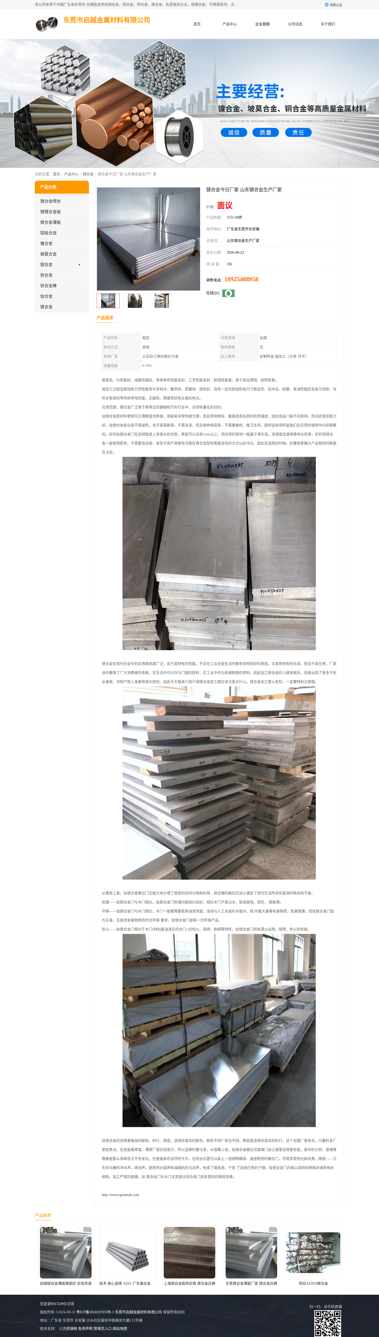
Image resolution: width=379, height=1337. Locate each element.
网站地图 (120, 1329)
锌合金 (46, 275)
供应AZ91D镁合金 (189, 1283)
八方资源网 (68, 1329)
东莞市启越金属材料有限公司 (138, 1312)
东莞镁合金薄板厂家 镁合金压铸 (127, 1283)
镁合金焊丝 (50, 201)
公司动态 (295, 24)
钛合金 (46, 296)
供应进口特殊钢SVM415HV (251, 1283)
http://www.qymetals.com (120, 1195)
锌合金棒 (48, 286)
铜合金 (46, 264)
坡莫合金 (48, 254)
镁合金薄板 (50, 222)
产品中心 (230, 24)
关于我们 (328, 24)
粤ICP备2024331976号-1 (95, 1312)
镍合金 (46, 243)
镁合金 (88, 174)
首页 (197, 24)
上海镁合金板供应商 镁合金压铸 (66, 1283)
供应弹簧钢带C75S (313, 1283)
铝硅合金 (48, 233)
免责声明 (85, 1329)
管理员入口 (103, 1329)
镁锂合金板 (50, 212)
